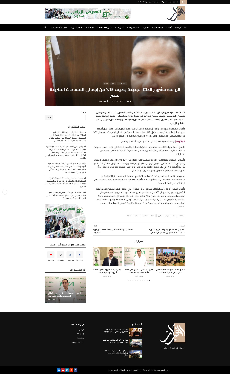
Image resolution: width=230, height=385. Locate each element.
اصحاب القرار (77, 27)
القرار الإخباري (179, 348)
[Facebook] (75, 370)
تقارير (146, 27)
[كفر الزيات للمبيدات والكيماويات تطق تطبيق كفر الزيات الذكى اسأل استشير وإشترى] (135, 354)
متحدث (145, 216)
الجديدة (181, 216)
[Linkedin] (67, 370)
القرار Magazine (105, 27)
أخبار (170, 27)
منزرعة (129, 216)
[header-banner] (88, 13)
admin (129, 101)
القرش (159, 216)
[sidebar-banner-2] (65, 221)
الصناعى (142, 150)
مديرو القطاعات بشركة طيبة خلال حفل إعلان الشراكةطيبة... (170, 271)
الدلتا (174, 216)
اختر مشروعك (134, 27)
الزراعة (167, 216)
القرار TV (120, 27)
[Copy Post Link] (4, 192)
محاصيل (91, 27)
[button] (178, 2)
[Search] (45, 27)
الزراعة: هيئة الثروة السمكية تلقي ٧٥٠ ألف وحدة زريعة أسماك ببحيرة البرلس (148, 141)
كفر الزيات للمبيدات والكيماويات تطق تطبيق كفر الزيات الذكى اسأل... (116, 353)
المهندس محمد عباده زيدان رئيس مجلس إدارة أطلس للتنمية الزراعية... (115, 330)
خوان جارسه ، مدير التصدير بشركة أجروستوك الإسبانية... (156, 2)
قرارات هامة (158, 27)
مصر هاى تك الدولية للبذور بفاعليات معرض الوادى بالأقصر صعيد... (115, 341)
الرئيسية (178, 27)
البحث (83, 112)
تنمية (152, 216)
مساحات (137, 216)
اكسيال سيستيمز (115, 370)
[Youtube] (63, 370)
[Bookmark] (159, 250)
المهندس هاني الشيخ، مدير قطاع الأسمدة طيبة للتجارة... (139, 271)
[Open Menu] (185, 27)
